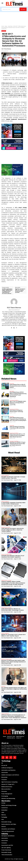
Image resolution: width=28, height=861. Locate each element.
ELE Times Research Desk (7, 480)
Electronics (3, 686)
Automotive (12, 383)
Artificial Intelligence (5, 475)
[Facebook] (11, 327)
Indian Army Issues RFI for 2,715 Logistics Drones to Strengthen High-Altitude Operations (17, 435)
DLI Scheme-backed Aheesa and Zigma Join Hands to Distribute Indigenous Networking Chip (14, 689)
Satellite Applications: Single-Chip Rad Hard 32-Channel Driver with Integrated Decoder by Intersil (7, 291)
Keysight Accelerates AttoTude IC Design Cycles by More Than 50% (13, 477)
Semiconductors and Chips (6, 580)
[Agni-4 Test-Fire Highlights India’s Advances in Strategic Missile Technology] (5, 402)
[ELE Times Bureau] (14, 301)
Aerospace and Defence (14, 400)
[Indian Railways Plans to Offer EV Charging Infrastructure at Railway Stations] (5, 386)
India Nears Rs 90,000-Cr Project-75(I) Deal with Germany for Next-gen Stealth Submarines (18, 444)
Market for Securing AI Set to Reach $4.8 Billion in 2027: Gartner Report (13, 635)
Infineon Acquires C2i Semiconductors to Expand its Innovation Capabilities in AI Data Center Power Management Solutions (13, 716)
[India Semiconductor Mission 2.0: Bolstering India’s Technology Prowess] (14, 597)
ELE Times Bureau (6, 48)
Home (2, 26)
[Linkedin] (14, 327)
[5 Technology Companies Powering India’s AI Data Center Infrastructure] (14, 491)
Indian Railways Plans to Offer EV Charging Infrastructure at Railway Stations (18, 386)
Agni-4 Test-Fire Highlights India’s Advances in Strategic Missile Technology (18, 403)
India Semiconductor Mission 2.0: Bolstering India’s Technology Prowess (12, 609)
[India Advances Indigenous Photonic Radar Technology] (5, 411)
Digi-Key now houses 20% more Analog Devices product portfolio (20, 290)
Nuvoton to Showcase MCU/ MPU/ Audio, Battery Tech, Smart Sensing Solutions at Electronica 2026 (13, 662)
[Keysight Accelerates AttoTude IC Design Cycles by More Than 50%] (14, 465)
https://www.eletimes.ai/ (14, 309)
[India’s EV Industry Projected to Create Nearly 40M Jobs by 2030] (5, 427)
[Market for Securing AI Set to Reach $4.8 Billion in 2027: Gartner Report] (14, 623)
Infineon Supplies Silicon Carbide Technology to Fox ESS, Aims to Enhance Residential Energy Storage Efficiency (13, 583)
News (6, 26)
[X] (16, 327)
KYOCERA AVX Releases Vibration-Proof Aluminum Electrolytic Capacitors (12, 556)
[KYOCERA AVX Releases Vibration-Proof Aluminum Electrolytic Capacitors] (14, 544)
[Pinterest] (10, 757)
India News (10, 26)
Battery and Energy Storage (6, 554)
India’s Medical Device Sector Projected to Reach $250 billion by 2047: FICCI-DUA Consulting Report (18, 419)
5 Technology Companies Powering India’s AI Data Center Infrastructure (13, 503)
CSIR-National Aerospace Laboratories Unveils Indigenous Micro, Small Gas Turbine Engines (12, 530)
